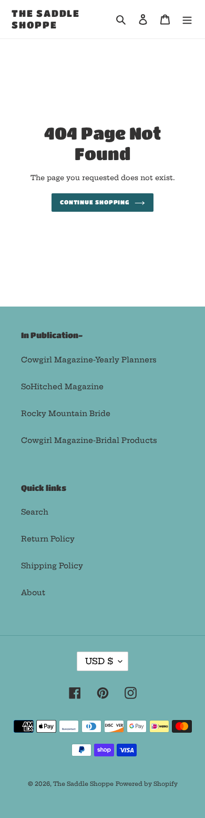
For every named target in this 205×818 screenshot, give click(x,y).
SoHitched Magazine (62, 386)
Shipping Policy (52, 565)
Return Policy (48, 539)
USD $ (99, 661)
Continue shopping (94, 202)
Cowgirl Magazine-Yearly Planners (89, 359)
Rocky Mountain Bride (65, 413)
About (33, 592)
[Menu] (187, 19)
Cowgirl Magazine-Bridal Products (89, 440)
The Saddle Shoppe (46, 19)
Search (34, 512)
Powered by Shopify (147, 783)
